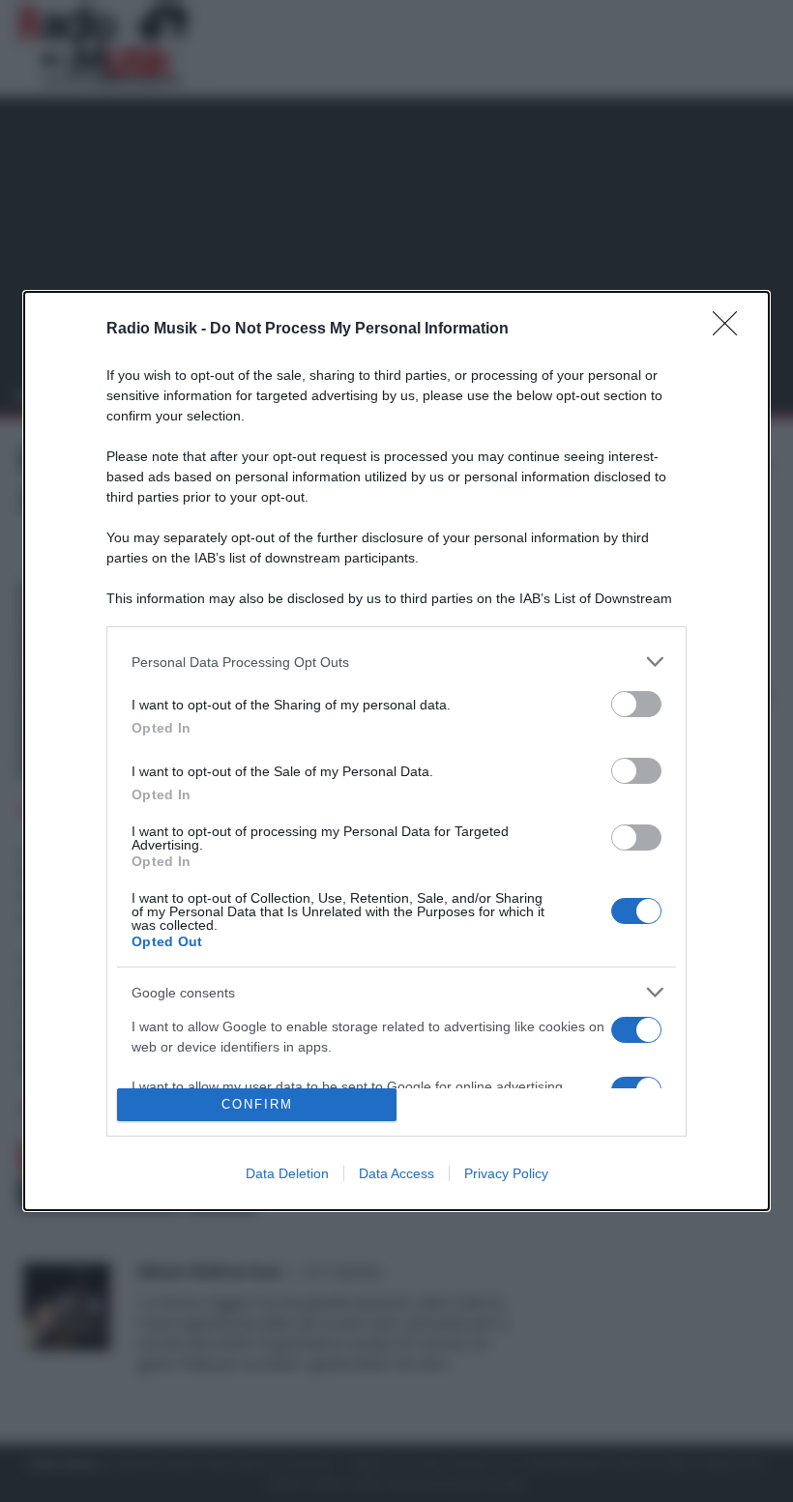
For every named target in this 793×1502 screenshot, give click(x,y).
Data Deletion (287, 1173)
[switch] (636, 704)
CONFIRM (257, 1104)
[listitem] (396, 661)
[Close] (731, 329)
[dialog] (396, 750)
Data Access (396, 1173)
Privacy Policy (506, 1173)
